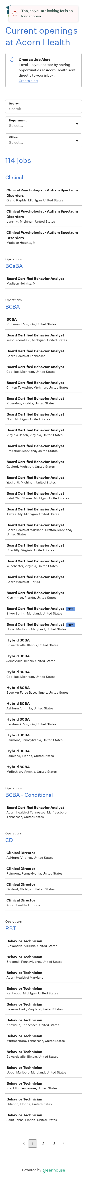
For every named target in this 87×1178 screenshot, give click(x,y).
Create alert (28, 81)
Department (18, 120)
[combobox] (9, 125)
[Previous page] (24, 1144)
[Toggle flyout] (77, 124)
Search (14, 103)
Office (13, 137)
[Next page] (63, 1144)
